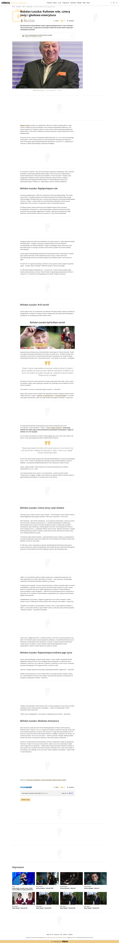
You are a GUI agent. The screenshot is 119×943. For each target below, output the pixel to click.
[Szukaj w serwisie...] (111, 2)
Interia (13, 6)
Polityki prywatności (53, 937)
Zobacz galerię (39, 345)
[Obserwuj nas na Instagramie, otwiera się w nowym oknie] (72, 793)
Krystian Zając (31, 20)
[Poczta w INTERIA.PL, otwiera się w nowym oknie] (113, 2)
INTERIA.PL (74, 937)
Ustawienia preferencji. (62, 937)
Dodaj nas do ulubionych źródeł (38, 36)
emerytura (39, 729)
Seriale (23, 6)
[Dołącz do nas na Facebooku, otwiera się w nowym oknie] (70, 793)
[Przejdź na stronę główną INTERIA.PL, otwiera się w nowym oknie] (6, 3)
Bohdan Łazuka (25, 799)
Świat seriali (18, 6)
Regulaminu (44, 937)
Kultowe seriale (29, 6)
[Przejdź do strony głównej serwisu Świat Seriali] (19, 3)
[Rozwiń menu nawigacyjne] (116, 2)
